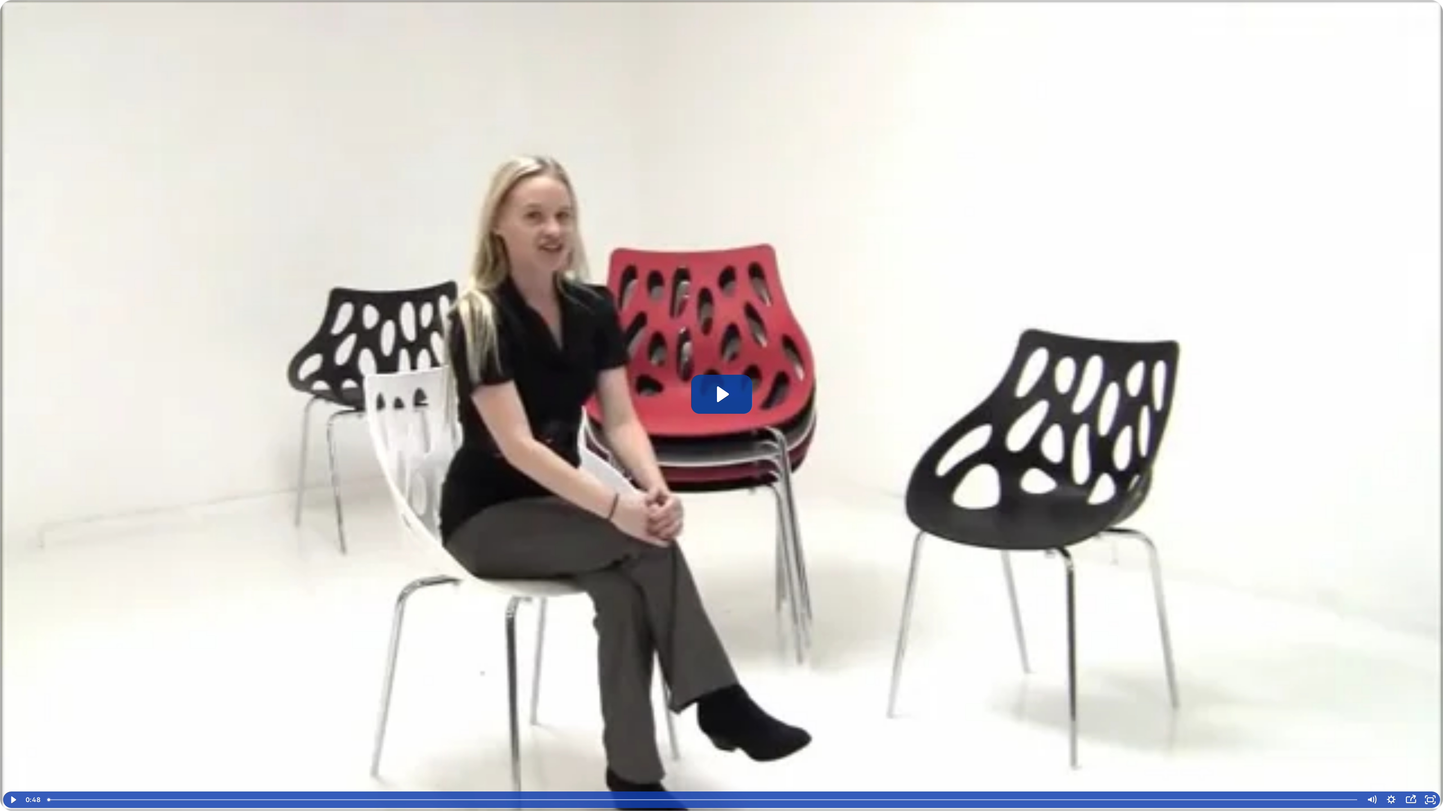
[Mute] (1371, 799)
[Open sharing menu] (1410, 799)
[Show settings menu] (1391, 799)
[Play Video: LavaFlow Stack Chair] (721, 394)
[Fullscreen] (1430, 799)
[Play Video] (13, 799)
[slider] (702, 799)
